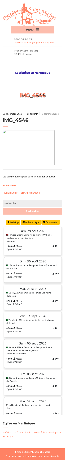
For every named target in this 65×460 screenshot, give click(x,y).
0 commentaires (50, 113)
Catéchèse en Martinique (32, 73)
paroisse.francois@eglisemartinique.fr (34, 42)
